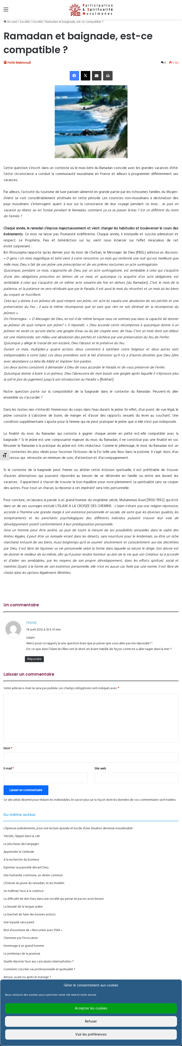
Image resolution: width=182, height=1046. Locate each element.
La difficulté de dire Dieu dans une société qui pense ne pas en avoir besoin (54, 898)
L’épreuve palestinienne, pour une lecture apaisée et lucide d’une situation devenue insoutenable (68, 828)
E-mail (9, 768)
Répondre (34, 659)
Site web (100, 768)
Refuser (91, 1021)
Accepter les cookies (91, 1008)
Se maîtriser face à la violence (24, 891)
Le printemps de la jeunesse (22, 953)
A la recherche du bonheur (21, 859)
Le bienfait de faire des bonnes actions (29, 914)
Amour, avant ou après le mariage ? (27, 977)
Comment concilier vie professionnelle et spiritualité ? (39, 969)
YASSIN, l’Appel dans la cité (22, 836)
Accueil (11, 21)
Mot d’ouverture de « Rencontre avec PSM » (33, 930)
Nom (8, 748)
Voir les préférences (91, 1034)
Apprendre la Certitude (19, 851)
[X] (85, 75)
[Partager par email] (96, 75)
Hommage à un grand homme (24, 945)
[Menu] (6, 11)
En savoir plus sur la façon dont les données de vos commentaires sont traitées (123, 799)
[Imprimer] (108, 75)
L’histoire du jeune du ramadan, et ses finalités (34, 883)
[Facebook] (74, 75)
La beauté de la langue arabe (23, 906)
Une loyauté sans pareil (19, 922)
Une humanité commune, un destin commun (33, 875)
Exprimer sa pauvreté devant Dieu (26, 867)
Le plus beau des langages (21, 844)
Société (25, 21)
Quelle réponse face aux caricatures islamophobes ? (38, 961)
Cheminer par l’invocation (21, 938)
